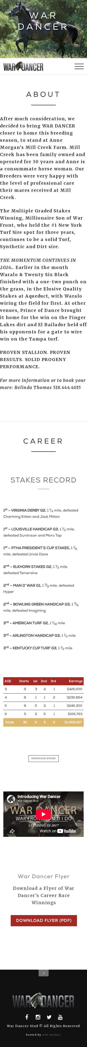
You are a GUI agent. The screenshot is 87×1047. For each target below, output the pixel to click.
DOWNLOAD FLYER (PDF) (44, 920)
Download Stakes (43, 758)
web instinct (51, 1034)
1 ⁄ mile (34, 623)
